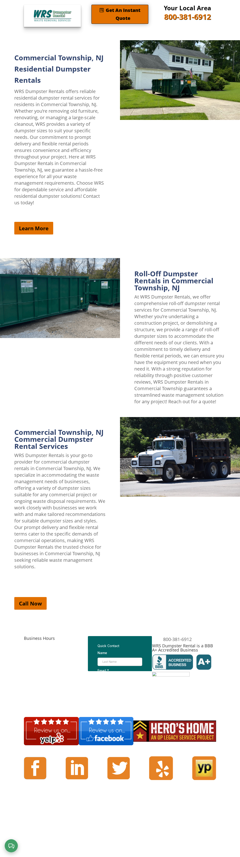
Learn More (34, 228)
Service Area (110, 34)
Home (7, 34)
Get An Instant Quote (123, 14)
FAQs (131, 34)
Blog (150, 34)
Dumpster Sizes (74, 34)
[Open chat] (11, 845)
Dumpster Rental (34, 34)
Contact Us (168, 34)
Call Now (30, 603)
